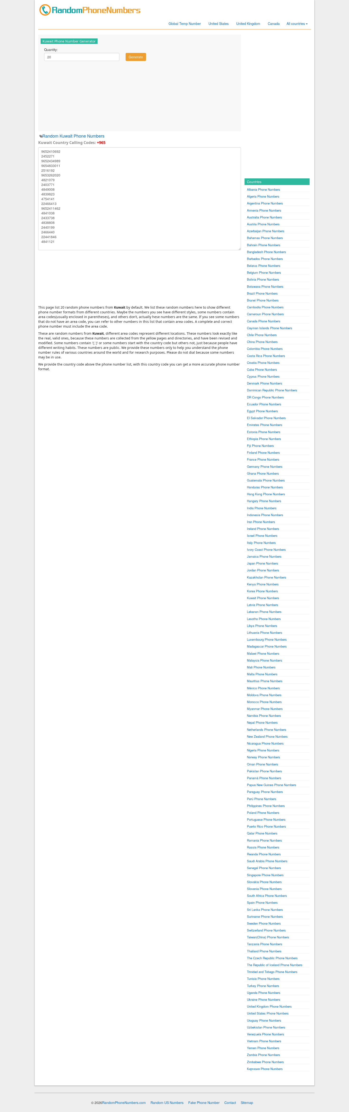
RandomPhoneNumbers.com (124, 1102)
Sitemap (247, 1102)
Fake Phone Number (204, 1102)
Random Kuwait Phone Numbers (73, 136)
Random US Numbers (167, 1102)
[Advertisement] (140, 95)
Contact (230, 1102)
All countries (296, 23)
